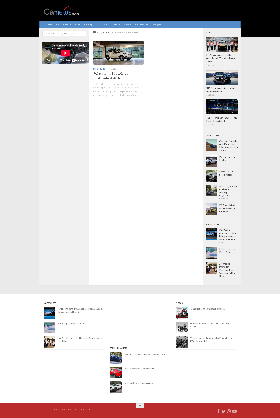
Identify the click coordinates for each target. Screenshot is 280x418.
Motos (117, 24)
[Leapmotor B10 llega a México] (211, 176)
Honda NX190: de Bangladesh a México (207, 308)
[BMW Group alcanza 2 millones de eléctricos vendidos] (222, 77)
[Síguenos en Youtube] (234, 411)
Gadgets (157, 24)
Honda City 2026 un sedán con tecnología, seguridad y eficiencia (228, 192)
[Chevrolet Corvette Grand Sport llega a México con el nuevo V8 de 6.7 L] (211, 145)
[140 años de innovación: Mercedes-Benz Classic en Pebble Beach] (211, 268)
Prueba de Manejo (84, 24)
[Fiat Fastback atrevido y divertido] (116, 372)
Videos (127, 24)
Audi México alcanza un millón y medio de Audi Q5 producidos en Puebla (220, 58)
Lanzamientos (63, 24)
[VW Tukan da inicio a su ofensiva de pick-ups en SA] (211, 209)
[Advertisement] (64, 114)
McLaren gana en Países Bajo (70, 323)
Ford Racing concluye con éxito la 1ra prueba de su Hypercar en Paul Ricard (227, 236)
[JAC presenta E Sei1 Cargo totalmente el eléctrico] (118, 53)
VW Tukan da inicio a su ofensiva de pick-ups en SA (228, 208)
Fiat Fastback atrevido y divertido (139, 368)
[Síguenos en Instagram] (229, 411)
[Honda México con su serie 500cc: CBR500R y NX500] (182, 327)
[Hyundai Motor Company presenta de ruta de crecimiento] (222, 107)
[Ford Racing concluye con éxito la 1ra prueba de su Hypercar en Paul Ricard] (211, 234)
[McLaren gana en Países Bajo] (211, 253)
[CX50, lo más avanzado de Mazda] (116, 387)
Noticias (48, 24)
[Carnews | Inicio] (62, 10)
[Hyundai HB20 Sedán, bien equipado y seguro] (116, 358)
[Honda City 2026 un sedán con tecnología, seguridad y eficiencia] (211, 190)
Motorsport (103, 24)
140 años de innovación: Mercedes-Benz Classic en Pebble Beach (227, 269)
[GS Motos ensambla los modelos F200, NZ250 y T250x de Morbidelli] (182, 342)
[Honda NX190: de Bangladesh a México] (182, 313)
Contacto (90, 409)
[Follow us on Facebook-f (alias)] (218, 411)
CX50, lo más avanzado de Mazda (138, 383)
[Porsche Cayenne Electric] (211, 161)
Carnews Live (141, 24)
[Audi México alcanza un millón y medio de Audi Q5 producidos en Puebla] (222, 44)
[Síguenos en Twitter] (224, 411)
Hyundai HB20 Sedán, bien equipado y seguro (144, 354)
